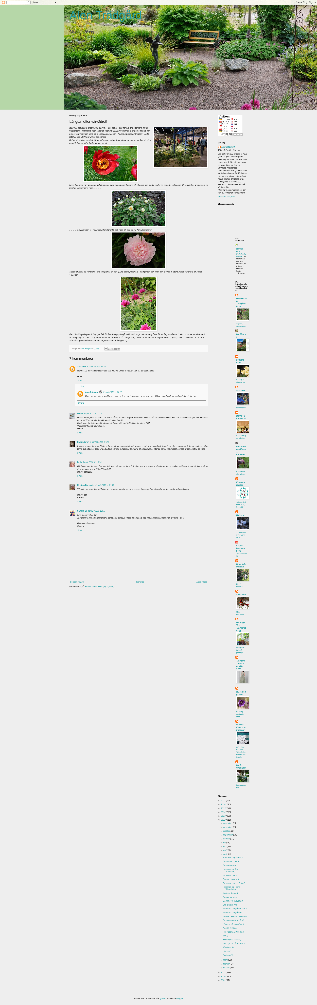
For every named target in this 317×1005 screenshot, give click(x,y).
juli (224, 842)
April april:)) (228, 955)
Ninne (80, 413)
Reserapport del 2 (231, 861)
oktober (226, 831)
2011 (223, 972)
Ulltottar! (226, 951)
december (228, 823)
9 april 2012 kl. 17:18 (93, 413)
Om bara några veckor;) (233, 920)
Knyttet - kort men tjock (240, 548)
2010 (223, 976)
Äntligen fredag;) (230, 893)
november (228, 827)
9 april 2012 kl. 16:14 (96, 367)
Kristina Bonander (85, 485)
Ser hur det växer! (231, 879)
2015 (223, 808)
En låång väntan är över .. (240, 714)
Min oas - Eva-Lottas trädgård (241, 727)
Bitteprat (240, 515)
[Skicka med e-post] (106, 348)
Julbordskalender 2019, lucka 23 (241, 504)
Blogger (179, 999)
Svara (80, 380)
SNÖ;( (225, 936)
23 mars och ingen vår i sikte (241, 534)
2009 (223, 980)
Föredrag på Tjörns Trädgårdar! (231, 888)
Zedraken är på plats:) (233, 857)
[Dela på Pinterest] (118, 348)
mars (225, 960)
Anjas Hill (81, 367)
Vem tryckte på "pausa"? (234, 943)
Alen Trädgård (105, 15)
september (228, 835)
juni (225, 846)
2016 (223, 804)
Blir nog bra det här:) (232, 939)
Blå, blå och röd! (230, 905)
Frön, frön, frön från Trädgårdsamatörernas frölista (241, 752)
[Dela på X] (112, 348)
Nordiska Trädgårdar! (232, 912)
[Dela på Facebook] (115, 348)
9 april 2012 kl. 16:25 (112, 392)
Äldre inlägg (201, 582)
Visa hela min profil (226, 196)
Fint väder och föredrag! (233, 932)
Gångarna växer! (230, 897)
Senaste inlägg (77, 582)
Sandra (80, 511)
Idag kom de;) (229, 947)
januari (226, 967)
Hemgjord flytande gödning (240, 650)
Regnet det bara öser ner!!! (235, 916)
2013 (223, 816)
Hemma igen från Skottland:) (230, 870)
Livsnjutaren (83, 442)
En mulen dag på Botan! (234, 883)
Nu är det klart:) (230, 875)
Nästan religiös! (230, 928)
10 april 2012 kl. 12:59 (95, 511)
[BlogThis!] (109, 348)
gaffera (163, 999)
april (225, 854)
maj (225, 850)
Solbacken (241, 595)
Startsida (140, 582)
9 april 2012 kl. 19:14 (92, 462)
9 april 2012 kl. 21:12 (104, 485)
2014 (223, 812)
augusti (226, 839)
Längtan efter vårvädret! (233, 924)
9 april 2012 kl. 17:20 (99, 442)
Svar (82, 386)
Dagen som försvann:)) (233, 901)
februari (227, 964)
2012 (223, 820)
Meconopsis (241, 408)
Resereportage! (230, 865)
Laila (79, 462)
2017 (223, 800)
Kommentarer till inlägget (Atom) (99, 586)
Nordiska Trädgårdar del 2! (235, 909)
